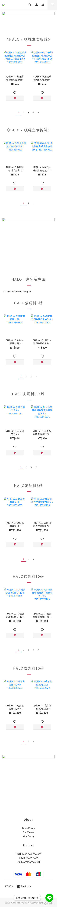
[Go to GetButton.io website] (49, 904)
